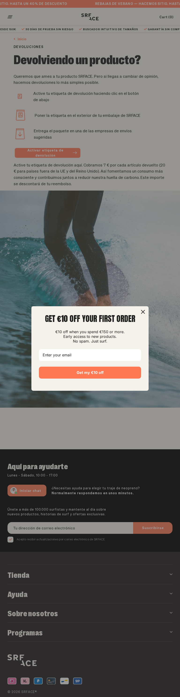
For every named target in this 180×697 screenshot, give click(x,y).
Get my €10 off (90, 372)
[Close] (143, 311)
